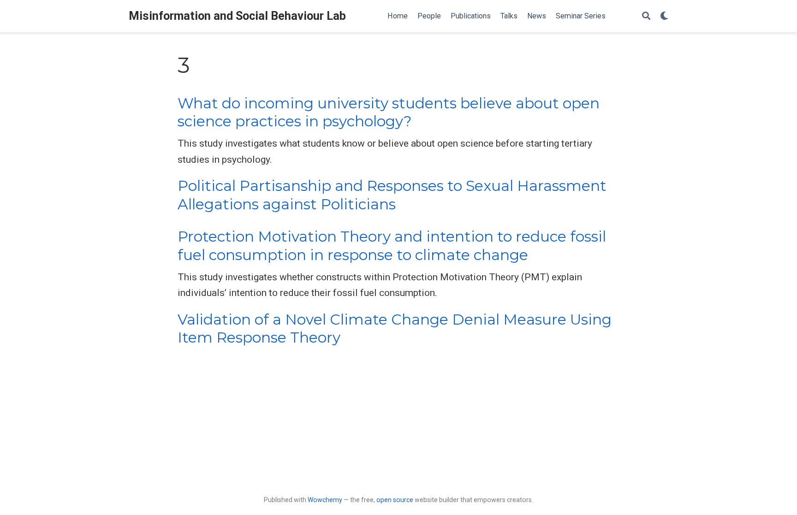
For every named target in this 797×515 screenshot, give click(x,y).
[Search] (646, 16)
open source (394, 499)
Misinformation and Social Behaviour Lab (237, 16)
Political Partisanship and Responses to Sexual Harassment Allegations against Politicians (392, 195)
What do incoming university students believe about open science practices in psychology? (389, 112)
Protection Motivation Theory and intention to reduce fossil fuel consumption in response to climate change (392, 245)
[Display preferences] (664, 16)
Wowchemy (325, 499)
